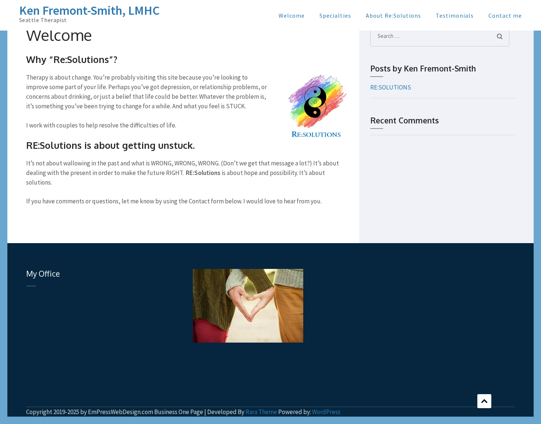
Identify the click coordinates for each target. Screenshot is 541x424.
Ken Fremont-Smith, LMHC (89, 10)
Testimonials (455, 15)
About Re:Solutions (393, 15)
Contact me (505, 15)
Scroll (484, 401)
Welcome (292, 15)
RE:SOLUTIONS (390, 87)
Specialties (335, 15)
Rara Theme (261, 412)
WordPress (326, 412)
